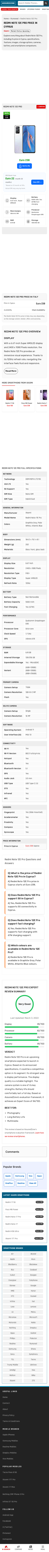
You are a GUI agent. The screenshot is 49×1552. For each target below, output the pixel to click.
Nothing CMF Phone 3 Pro (13, 1494)
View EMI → (37, 182)
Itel (33, 1301)
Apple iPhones (9, 1434)
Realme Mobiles (9, 1446)
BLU (12, 1269)
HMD (12, 1291)
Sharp (33, 1349)
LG (12, 1312)
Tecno (33, 1359)
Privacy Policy (8, 1415)
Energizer (12, 1280)
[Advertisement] (24, 76)
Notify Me (26, 166)
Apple (8, 1176)
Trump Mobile (12, 1365)
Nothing (12, 1328)
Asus (33, 1259)
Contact (6, 1403)
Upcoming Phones (33, 9)
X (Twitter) (7, 1527)
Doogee (33, 1275)
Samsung (19, 1176)
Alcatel (33, 1254)
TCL (12, 1359)
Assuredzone (8, 3)
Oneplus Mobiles (10, 1452)
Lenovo (33, 1306)
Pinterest (7, 1533)
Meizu (33, 1312)
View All (32, 1183)
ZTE (33, 1380)
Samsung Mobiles (10, 1440)
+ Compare (41, 107)
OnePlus (9, 1183)
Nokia (33, 1322)
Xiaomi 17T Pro (24, 1238)
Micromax (12, 1317)
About (5, 1409)
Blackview (33, 1264)
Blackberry (12, 1264)
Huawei (33, 1296)
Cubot (12, 1275)
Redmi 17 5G (24, 1202)
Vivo (30, 1176)
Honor (33, 1291)
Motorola (12, 1322)
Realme (21, 1183)
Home (6, 18)
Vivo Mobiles (8, 1458)
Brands (22, 9)
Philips (12, 1338)
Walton (12, 1375)
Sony (12, 1354)
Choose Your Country (10, 9)
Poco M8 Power (24, 1209)
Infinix (12, 1301)
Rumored (14, 18)
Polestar (33, 1338)
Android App (8, 1515)
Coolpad (33, 1269)
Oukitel (33, 1333)
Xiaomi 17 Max (9, 1487)
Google (33, 1285)
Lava (12, 1306)
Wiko (33, 1375)
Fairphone (33, 1280)
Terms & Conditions (11, 1421)
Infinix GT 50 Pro (10, 1501)
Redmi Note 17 (24, 1224)
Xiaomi (6, 31)
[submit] (46, 3)
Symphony (33, 1354)
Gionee (12, 1285)
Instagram (7, 1539)
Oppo (39, 1176)
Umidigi (12, 1370)
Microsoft (33, 1317)
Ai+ (12, 1254)
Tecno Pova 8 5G (10, 1472)
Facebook (7, 1521)
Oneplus (33, 1328)
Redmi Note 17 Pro (24, 1216)
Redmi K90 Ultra (24, 1231)
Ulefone (33, 1365)
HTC (12, 1296)
